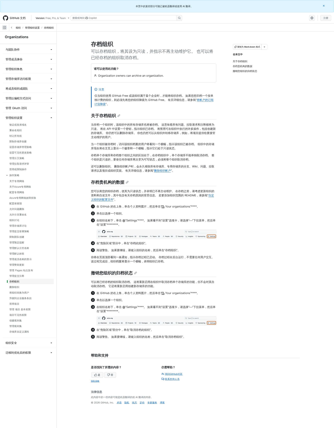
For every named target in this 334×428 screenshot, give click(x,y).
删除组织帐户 (162, 170)
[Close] (324, 6)
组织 (18, 27)
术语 (119, 402)
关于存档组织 (103, 115)
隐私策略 (95, 381)
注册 (325, 17)
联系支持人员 (172, 378)
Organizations (16, 37)
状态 (134, 402)
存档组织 (49, 27)
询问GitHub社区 (173, 373)
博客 (162, 402)
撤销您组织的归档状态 (112, 272)
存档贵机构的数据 (107, 182)
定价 (142, 402)
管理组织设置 (32, 27)
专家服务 (152, 402)
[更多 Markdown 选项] (264, 47)
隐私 (126, 402)
